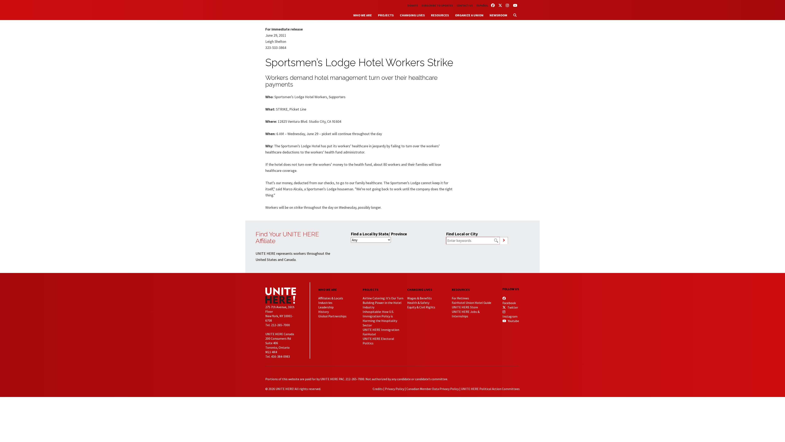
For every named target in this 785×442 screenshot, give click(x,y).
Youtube (513, 321)
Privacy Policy (394, 389)
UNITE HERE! (287, 10)
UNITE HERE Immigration (381, 330)
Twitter (512, 307)
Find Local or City (462, 233)
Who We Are (362, 15)
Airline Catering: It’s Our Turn (383, 298)
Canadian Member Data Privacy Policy (432, 389)
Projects (386, 15)
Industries (325, 303)
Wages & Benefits (419, 298)
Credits (378, 389)
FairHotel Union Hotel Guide (471, 303)
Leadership (326, 307)
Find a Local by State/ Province (379, 233)
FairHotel (369, 334)
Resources (440, 15)
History (323, 312)
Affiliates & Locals (330, 298)
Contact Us (465, 5)
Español (482, 5)
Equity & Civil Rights (421, 307)
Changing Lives (412, 15)
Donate (412, 5)
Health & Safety (418, 303)
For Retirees (460, 298)
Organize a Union (469, 15)
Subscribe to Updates (437, 5)
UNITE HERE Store (465, 307)
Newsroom (498, 15)
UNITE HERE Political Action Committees (490, 389)
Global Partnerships (332, 316)
